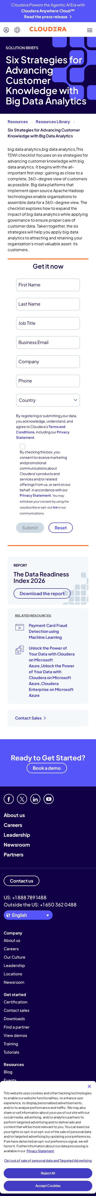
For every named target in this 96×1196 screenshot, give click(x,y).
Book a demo (47, 768)
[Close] (89, 1086)
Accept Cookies (48, 1186)
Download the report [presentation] (42, 593)
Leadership (17, 835)
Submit (30, 527)
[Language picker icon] (17, 30)
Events (10, 1080)
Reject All (48, 1173)
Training (11, 1043)
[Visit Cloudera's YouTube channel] (49, 799)
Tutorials (11, 1052)
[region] (48, 1137)
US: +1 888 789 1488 (25, 897)
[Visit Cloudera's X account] (22, 799)
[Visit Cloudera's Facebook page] (9, 799)
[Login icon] (6, 30)
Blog (8, 1071)
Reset (61, 527)
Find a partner (17, 1027)
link (55, 507)
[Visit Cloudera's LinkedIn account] (35, 799)
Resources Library (53, 121)
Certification (15, 1001)
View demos (15, 1035)
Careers (13, 825)
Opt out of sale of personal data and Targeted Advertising (48, 1161)
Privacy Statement (35, 495)
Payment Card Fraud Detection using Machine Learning (48, 631)
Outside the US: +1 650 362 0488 (40, 904)
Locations (13, 973)
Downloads (14, 1018)
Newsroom (17, 844)
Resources (18, 121)
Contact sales (16, 1010)
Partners (13, 854)
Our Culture (14, 957)
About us (14, 815)
